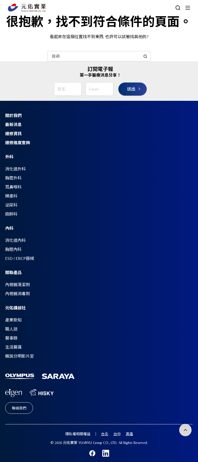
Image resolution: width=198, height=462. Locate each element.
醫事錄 (11, 338)
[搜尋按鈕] (145, 56)
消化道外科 (15, 169)
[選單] (187, 7)
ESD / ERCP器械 (19, 258)
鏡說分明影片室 (19, 356)
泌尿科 (11, 205)
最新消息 (13, 124)
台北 (104, 434)
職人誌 (11, 329)
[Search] (178, 7)
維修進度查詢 (17, 142)
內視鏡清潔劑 (17, 284)
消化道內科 (15, 240)
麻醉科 (11, 214)
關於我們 (13, 115)
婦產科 (11, 196)
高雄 (129, 434)
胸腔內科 (13, 249)
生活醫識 (13, 347)
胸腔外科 (13, 178)
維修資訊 (13, 133)
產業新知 (13, 320)
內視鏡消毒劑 (17, 293)
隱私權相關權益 (77, 434)
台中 (117, 434)
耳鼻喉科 (13, 187)
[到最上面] (185, 430)
